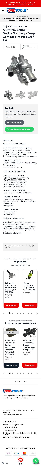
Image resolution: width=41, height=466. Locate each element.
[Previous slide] (6, 70)
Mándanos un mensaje (20, 129)
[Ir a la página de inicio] (2, 463)
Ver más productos (19, 265)
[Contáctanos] (38, 463)
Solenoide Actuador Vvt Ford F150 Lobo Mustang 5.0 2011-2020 (11, 287)
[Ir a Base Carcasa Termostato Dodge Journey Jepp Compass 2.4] (29, 332)
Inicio (14, 16)
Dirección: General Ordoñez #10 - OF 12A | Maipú (21, 434)
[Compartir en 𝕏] (30, 246)
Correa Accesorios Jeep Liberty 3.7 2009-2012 (29, 286)
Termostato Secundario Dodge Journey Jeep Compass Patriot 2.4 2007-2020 (10, 347)
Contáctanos (15, 123)
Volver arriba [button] (21, 381)
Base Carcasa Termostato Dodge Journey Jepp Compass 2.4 (29, 345)
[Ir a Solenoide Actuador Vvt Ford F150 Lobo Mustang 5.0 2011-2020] (11, 275)
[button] (9, 248)
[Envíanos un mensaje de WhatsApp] (36, 461)
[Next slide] (34, 70)
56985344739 (10, 430)
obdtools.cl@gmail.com (14, 424)
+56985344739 (11, 427)
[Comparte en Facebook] (26, 246)
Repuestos (22, 16)
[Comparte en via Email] (6, 248)
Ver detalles (11, 365)
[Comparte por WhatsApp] (33, 246)
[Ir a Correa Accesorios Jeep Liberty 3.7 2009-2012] (29, 275)
